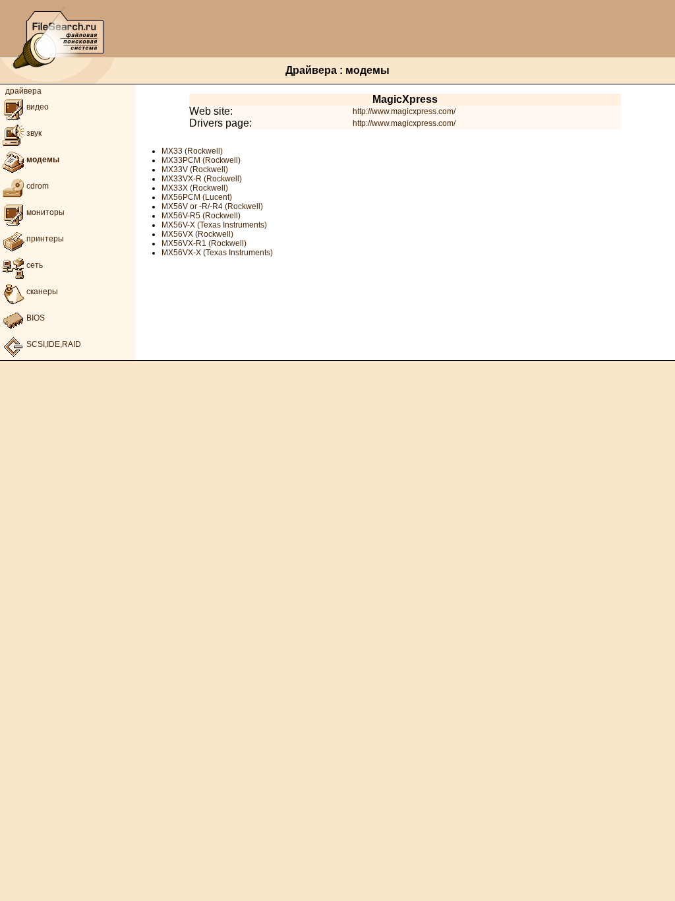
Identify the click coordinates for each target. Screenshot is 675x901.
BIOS (35, 318)
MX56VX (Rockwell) (197, 234)
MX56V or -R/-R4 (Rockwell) (212, 206)
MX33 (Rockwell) (192, 151)
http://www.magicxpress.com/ (404, 111)
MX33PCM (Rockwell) (201, 160)
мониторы (45, 212)
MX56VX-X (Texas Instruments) (217, 252)
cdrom (37, 186)
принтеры (45, 238)
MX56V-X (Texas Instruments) (214, 225)
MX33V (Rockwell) (194, 169)
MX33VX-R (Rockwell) (201, 178)
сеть (34, 265)
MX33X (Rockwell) (194, 188)
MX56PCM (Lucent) (196, 197)
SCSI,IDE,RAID (53, 344)
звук (34, 133)
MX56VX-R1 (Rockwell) (204, 243)
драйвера (23, 91)
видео (37, 106)
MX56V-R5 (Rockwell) (201, 215)
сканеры (42, 291)
